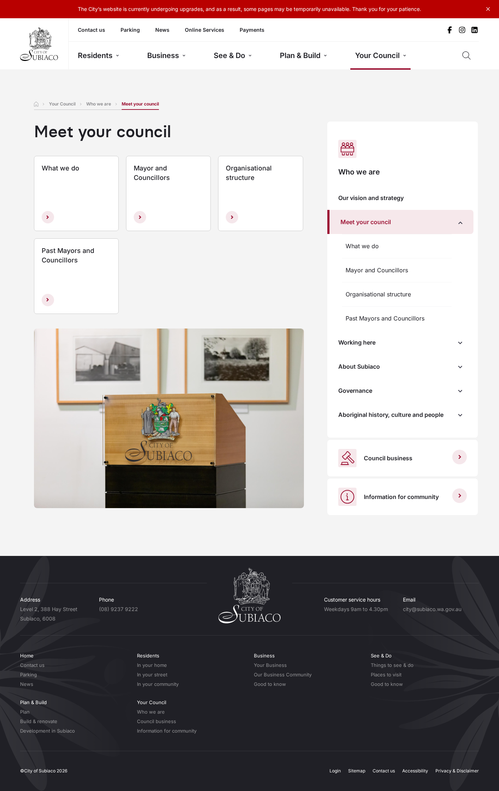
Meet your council (365, 222)
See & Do (229, 55)
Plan (25, 712)
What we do (362, 246)
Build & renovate (38, 721)
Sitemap (356, 770)
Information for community (167, 731)
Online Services (204, 30)
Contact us (91, 30)
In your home (152, 665)
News (162, 30)
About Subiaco (359, 366)
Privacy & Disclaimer (457, 770)
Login (335, 770)
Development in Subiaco (47, 731)
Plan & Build (300, 55)
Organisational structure (378, 294)
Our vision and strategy (371, 197)
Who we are (98, 104)
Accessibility (415, 770)
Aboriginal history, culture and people (390, 414)
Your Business (270, 665)
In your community (158, 684)
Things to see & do (392, 665)
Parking (130, 30)
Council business (156, 721)
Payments (252, 30)
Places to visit (386, 674)
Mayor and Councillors (377, 270)
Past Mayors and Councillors (385, 318)
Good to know (270, 684)
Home (27, 655)
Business (163, 55)
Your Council (377, 55)
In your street (152, 674)
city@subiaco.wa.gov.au (432, 609)
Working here (357, 342)
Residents (95, 55)
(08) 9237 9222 (118, 609)
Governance (355, 390)
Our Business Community (283, 674)
